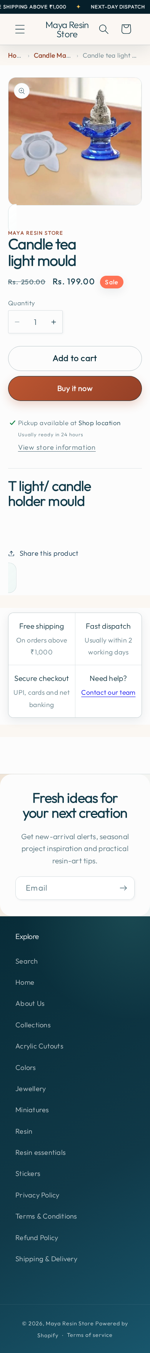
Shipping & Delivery (46, 1258)
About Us (30, 1003)
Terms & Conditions (46, 1216)
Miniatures (32, 1109)
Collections (33, 1024)
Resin (23, 1131)
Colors (25, 1067)
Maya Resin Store (70, 1323)
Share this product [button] (49, 553)
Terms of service (90, 1334)
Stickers (27, 1173)
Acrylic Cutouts (39, 1046)
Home (17, 55)
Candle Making (56, 55)
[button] (20, 29)
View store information (57, 447)
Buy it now (75, 388)
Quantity (21, 303)
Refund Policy (36, 1237)
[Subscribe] (123, 888)
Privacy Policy (37, 1195)
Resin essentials (40, 1152)
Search (26, 961)
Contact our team (108, 692)
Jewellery (30, 1088)
